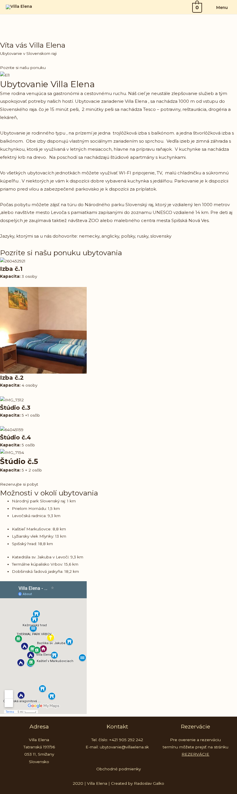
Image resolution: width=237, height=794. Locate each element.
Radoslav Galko (149, 783)
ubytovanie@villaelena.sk (124, 747)
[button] (23, 67)
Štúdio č (12, 407)
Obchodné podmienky (118, 769)
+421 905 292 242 (126, 739)
